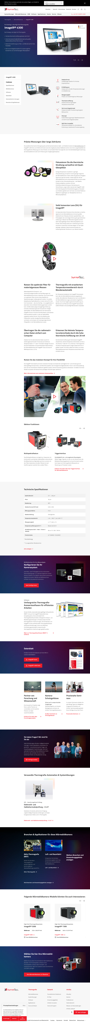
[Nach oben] (72, 1012)
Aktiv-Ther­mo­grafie (29, 872)
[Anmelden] (78, 9)
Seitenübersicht (70, 1003)
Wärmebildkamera (79, 146)
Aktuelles (68, 994)
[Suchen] (85, 9)
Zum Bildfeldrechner (32, 937)
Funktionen (9, 82)
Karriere (74, 9)
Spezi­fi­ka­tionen (10, 85)
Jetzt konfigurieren (31, 585)
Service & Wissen (32, 1006)
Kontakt (66, 1020)
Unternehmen (61, 9)
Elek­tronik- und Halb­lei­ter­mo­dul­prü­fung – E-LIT (37, 820)
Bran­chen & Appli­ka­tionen (13, 102)
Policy (24, 1004)
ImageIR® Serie (32, 659)
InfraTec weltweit (70, 1009)
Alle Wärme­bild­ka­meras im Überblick (37, 974)
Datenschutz (72, 1020)
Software (34, 14)
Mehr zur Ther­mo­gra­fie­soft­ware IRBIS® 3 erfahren (36, 633)
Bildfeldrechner (10, 89)
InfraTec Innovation (52, 1003)
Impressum (59, 1020)
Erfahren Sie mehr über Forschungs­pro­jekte (30, 717)
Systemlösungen (9, 14)
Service (54, 14)
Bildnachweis (80, 1020)
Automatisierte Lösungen (12, 99)
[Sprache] (81, 9)
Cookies (52, 1020)
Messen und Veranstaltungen (73, 1006)
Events (49, 14)
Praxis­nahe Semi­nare (72, 714)
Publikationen (69, 1000)
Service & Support (51, 1006)
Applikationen (42, 14)
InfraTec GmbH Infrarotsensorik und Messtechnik (35, 1020)
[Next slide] (82, 60)
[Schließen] (84, 3)
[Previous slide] (78, 60)
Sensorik (55, 9)
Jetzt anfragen (82, 1012)
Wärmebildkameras (20, 14)
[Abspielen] (54, 258)
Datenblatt (9, 95)
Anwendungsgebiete (52, 1000)
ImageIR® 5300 (28, 935)
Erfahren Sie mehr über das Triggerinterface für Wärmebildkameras (67, 469)
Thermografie (7, 19)
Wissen (59, 14)
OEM (28, 14)
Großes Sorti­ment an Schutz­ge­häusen (51, 714)
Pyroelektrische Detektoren (54, 994)
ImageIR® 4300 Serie (34, 665)
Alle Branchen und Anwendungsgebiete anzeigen (38, 882)
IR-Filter (49, 997)
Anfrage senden (32, 760)
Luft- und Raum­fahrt (51, 867)
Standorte (68, 9)
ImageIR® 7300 (59, 935)
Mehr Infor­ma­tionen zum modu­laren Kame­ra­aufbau (38, 373)
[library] (62, 40)
